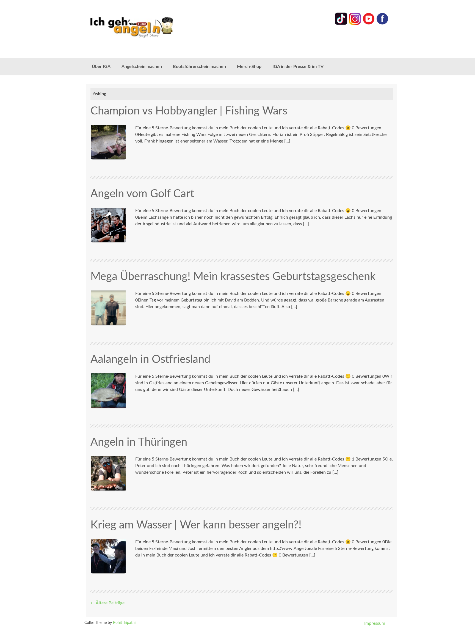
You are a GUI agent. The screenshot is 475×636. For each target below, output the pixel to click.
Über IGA (101, 66)
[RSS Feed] (382, 23)
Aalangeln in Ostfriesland (150, 359)
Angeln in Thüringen (138, 442)
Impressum (374, 623)
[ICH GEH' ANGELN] (146, 27)
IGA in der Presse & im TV (298, 66)
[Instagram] (355, 23)
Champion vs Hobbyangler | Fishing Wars (188, 111)
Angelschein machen (141, 66)
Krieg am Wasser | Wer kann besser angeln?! (196, 525)
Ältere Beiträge (107, 603)
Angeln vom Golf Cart (142, 193)
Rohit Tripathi (124, 623)
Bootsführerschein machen (199, 66)
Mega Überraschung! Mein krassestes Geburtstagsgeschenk (232, 276)
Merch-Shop (249, 66)
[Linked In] (341, 23)
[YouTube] (368, 23)
